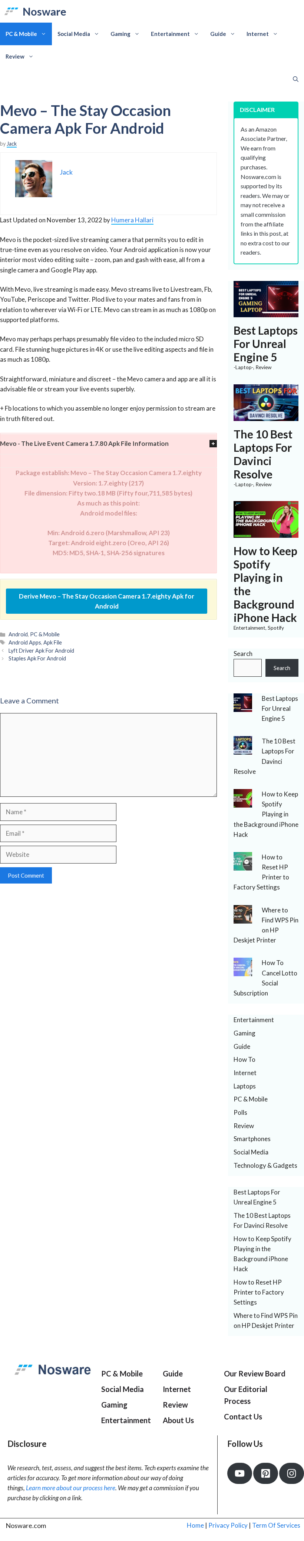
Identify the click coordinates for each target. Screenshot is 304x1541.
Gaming (120, 33)
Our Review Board (254, 1373)
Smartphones (252, 1139)
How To (244, 1059)
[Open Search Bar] (295, 79)
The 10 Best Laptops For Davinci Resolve (263, 454)
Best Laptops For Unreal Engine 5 (266, 344)
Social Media (73, 33)
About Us (178, 1420)
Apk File (52, 642)
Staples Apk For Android (37, 658)
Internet (258, 33)
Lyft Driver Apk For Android (41, 650)
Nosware (44, 11)
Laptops (245, 1086)
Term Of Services (276, 1525)
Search (243, 653)
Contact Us (243, 1416)
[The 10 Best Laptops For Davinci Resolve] (266, 416)
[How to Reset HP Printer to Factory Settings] (243, 865)
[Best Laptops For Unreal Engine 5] (266, 312)
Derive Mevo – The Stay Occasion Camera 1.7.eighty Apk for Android (106, 601)
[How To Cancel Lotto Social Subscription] (243, 971)
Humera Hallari (132, 220)
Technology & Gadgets (265, 1165)
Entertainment (170, 33)
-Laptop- (243, 367)
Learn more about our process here (70, 1488)
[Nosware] (11, 11)
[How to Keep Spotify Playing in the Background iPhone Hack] (266, 533)
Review (15, 56)
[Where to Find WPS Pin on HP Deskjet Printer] (243, 918)
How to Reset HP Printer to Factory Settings (259, 1292)
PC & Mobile (21, 33)
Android (18, 634)
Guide (218, 33)
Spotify (276, 628)
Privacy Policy (228, 1525)
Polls (240, 1112)
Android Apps (25, 642)
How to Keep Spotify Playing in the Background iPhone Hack (266, 814)
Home (195, 1525)
